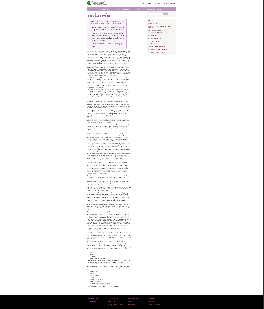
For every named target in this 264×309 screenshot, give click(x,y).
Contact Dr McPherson (154, 304)
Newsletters (111, 301)
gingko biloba (94, 271)
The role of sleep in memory (156, 46)
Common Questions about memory (115, 305)
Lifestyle (89, 293)
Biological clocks (153, 23)
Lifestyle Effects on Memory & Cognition (102, 13)
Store (165, 3)
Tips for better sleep (157, 52)
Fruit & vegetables (156, 38)
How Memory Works (154, 9)
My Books (157, 3)
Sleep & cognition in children (159, 49)
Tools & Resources (113, 298)
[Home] (97, 3)
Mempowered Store (93, 298)
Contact (172, 3)
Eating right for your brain (159, 33)
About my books (132, 301)
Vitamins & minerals (157, 44)
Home (142, 3)
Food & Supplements (154, 30)
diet (88, 289)
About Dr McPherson (133, 298)
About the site (132, 304)
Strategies (105, 9)
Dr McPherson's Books (94, 301)
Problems (137, 9)
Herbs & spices (155, 41)
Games (149, 3)
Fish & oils (154, 35)
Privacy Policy (151, 298)
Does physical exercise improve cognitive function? (160, 26)
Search (165, 14)
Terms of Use (151, 301)
